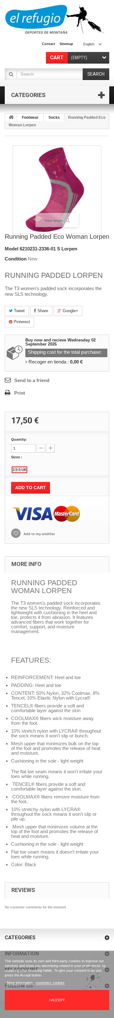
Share (42, 310)
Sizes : (17, 457)
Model (11, 248)
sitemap (66, 44)
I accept (57, 1000)
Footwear (30, 117)
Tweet (19, 310)
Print (19, 393)
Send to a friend (31, 380)
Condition (16, 258)
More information (20, 983)
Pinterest (21, 321)
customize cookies (50, 983)
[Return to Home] (11, 117)
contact (48, 44)
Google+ (69, 310)
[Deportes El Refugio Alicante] (54, 19)
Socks (54, 117)
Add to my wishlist (38, 534)
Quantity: (19, 439)
